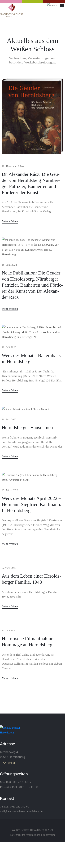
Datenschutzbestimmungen (25, 834)
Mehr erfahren (10, 221)
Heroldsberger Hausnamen (27, 427)
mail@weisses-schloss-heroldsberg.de (21, 811)
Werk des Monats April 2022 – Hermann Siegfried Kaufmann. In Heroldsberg (31, 504)
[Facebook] (32, 822)
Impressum (48, 834)
